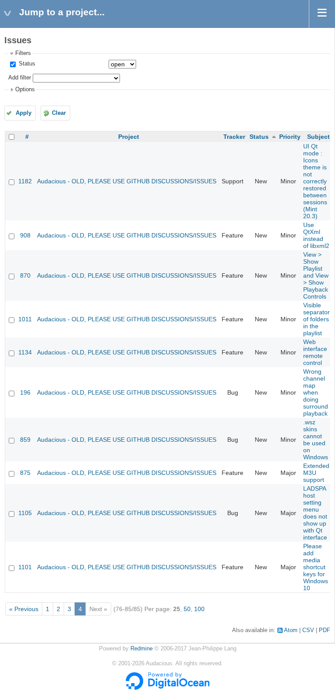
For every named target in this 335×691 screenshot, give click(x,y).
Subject (318, 136)
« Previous (23, 608)
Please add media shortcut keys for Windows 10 (315, 567)
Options (25, 89)
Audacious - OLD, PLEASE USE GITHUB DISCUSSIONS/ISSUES (126, 181)
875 (25, 472)
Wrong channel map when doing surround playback (315, 392)
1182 (25, 181)
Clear (59, 113)
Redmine (141, 649)
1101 (25, 567)
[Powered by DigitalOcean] (167, 688)
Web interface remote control (315, 352)
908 (25, 235)
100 (199, 608)
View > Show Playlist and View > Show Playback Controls (315, 275)
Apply (23, 113)
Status (26, 64)
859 (25, 439)
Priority (290, 136)
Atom (290, 630)
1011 (25, 319)
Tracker (234, 136)
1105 (25, 512)
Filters (23, 53)
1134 (25, 352)
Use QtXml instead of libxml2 (316, 235)
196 (25, 392)
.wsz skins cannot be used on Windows (315, 440)
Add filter (19, 78)
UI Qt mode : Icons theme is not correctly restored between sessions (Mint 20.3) (315, 181)
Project (128, 136)
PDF (324, 630)
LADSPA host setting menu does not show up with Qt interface (315, 513)
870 (25, 275)
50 (187, 608)
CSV (308, 630)
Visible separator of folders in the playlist (316, 319)
